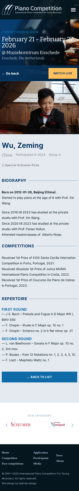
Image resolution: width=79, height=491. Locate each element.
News (59, 455)
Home (5, 452)
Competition (9, 458)
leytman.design (28, 483)
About (60, 461)
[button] (73, 10)
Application (40, 452)
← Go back (10, 73)
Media (37, 463)
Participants (40, 458)
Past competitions (12, 463)
